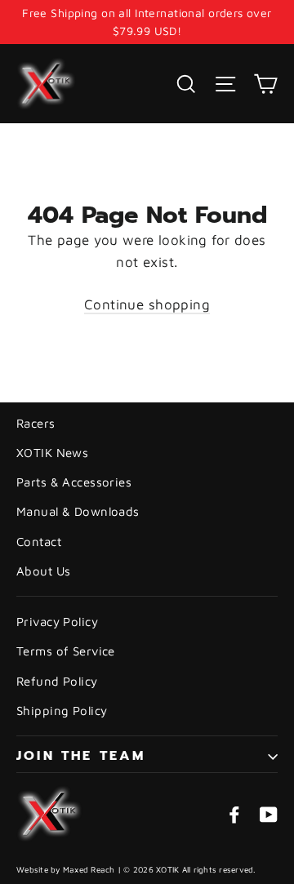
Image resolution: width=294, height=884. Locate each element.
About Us (43, 571)
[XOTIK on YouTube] (269, 814)
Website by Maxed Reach (65, 869)
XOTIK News (52, 453)
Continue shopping (147, 304)
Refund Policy (57, 681)
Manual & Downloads (78, 511)
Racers (36, 423)
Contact (38, 542)
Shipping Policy (61, 710)
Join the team (81, 756)
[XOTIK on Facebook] (234, 814)
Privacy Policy (57, 622)
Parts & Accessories (73, 482)
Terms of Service (65, 651)
